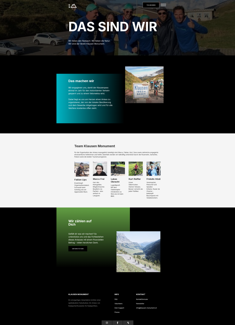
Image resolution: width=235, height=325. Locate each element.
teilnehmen (151, 5)
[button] (163, 5)
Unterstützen (78, 248)
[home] (72, 6)
